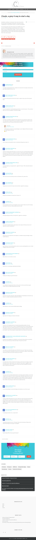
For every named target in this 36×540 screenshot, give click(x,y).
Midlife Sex (15, 466)
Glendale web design (10, 221)
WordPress (23, 538)
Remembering (4, 469)
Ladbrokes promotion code (11, 116)
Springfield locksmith (10, 232)
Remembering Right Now (6, 480)
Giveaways (4, 466)
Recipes (28, 466)
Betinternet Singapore (10, 148)
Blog (3, 506)
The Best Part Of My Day (17, 469)
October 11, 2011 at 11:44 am (9, 174)
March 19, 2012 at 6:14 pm (9, 430)
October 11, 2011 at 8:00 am (9, 96)
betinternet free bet (10, 242)
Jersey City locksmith (10, 346)
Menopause (9, 466)
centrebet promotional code (11, 162)
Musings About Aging (22, 466)
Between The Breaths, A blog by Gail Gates (9, 478)
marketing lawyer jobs (10, 292)
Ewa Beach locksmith (10, 312)
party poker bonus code (10, 95)
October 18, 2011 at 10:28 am (9, 313)
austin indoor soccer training (12, 253)
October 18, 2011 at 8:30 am (9, 293)
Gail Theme (14, 538)
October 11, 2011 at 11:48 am (9, 183)
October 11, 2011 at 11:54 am (9, 193)
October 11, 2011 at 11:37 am (9, 117)
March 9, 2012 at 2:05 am (9, 410)
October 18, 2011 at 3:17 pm (9, 337)
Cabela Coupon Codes (10, 385)
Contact (3, 507)
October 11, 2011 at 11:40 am (9, 149)
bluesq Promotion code (10, 139)
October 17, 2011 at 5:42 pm (9, 233)
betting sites (8, 192)
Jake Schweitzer (9, 182)
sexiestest (7, 419)
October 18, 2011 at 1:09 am (9, 273)
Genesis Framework (19, 538)
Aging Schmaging (18, 4)
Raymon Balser (9, 84)
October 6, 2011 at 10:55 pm (9, 85)
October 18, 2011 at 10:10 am (9, 304)
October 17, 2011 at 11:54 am (9, 213)
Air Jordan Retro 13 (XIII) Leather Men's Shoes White (15, 336)
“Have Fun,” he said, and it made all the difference (10, 483)
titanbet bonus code (10, 105)
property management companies (12, 212)
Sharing (9, 469)
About (3, 505)
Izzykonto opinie (9, 429)
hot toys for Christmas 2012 (11, 409)
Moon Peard (8, 263)
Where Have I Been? (5, 485)
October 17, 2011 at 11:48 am (9, 202)
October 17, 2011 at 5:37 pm (9, 222)
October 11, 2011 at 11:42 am (9, 163)
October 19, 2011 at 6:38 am (9, 396)
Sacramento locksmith (10, 322)
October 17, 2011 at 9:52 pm (9, 254)
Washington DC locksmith (11, 395)
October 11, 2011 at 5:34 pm (10, 126)
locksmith (8, 201)
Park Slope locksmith (10, 272)
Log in (26, 538)
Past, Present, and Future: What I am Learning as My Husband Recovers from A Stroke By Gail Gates (16, 522)
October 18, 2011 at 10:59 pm (9, 372)
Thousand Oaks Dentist (10, 358)
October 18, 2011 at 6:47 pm (9, 359)
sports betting (8, 173)
